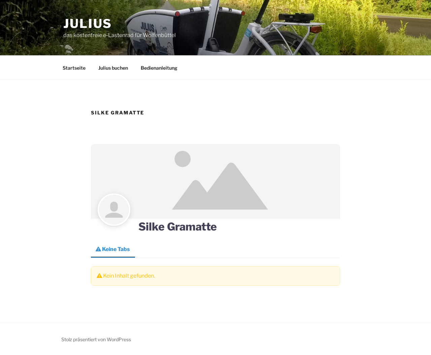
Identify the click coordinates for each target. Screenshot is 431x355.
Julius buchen (113, 68)
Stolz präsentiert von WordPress (96, 339)
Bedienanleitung (159, 68)
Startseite (74, 68)
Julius (87, 23)
